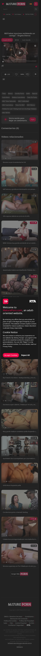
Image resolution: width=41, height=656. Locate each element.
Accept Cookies (10, 355)
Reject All (25, 355)
